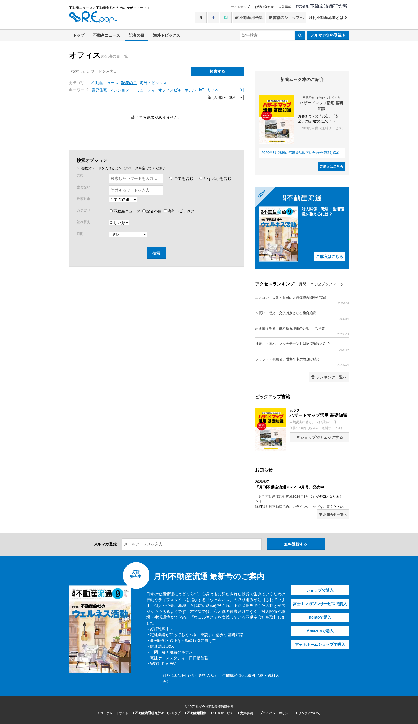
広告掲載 (284, 7)
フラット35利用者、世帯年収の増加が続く (302, 361)
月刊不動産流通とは (326, 18)
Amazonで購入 (320, 631)
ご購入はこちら (331, 166)
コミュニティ (143, 90)
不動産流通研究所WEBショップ (157, 713)
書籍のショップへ (288, 18)
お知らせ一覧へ (334, 514)
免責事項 (246, 713)
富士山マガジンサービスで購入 (320, 604)
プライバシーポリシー (275, 713)
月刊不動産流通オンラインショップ (292, 507)
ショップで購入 (320, 590)
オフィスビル (169, 90)
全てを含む (183, 178)
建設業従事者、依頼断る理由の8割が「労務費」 (302, 331)
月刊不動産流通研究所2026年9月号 (285, 496)
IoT (201, 90)
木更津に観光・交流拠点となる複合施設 (302, 315)
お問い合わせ (264, 7)
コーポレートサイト (113, 713)
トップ (78, 35)
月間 (302, 284)
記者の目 (136, 35)
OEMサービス (222, 713)
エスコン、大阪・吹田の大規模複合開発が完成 (302, 300)
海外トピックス (166, 35)
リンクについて (308, 713)
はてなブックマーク (326, 284)
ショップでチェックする (321, 437)
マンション (119, 90)
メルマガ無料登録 (327, 35)
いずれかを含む (217, 178)
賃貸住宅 (99, 90)
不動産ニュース (106, 35)
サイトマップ (240, 7)
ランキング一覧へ (331, 377)
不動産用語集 (251, 18)
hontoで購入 (320, 617)
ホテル (190, 90)
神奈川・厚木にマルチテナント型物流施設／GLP (302, 346)
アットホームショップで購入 (320, 644)
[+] (241, 90)
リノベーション (220, 90)
